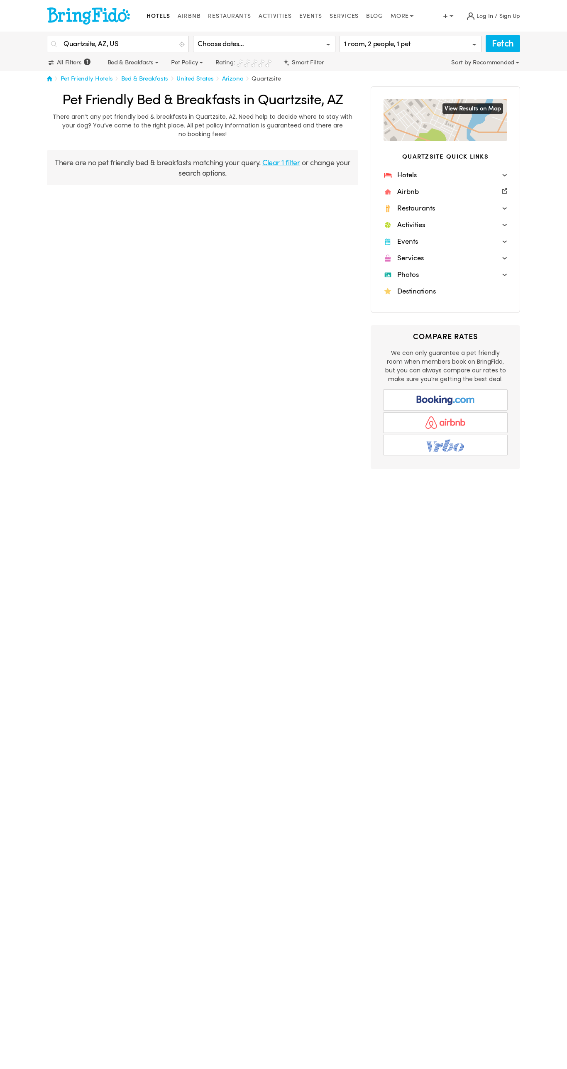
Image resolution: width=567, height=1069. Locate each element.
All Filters (71, 62)
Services (344, 16)
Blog (374, 16)
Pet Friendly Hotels (87, 78)
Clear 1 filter (281, 162)
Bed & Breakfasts (145, 78)
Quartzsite (266, 78)
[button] (445, 175)
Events (310, 16)
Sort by (462, 62)
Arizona (233, 78)
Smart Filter (307, 62)
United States (195, 78)
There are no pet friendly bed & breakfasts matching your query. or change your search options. (202, 168)
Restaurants (229, 16)
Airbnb (189, 16)
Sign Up (509, 16)
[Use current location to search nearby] (182, 44)
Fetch (503, 43)
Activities (275, 16)
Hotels (158, 16)
